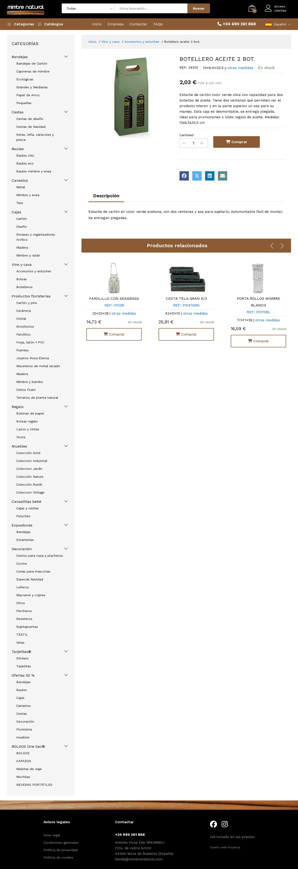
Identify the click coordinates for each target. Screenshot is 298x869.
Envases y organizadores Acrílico (35, 237)
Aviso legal (52, 835)
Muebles (19, 446)
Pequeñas (23, 103)
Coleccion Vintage (30, 492)
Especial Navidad (29, 579)
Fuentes (22, 350)
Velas (20, 642)
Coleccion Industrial (31, 461)
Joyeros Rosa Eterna (32, 358)
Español (280, 24)
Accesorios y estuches (33, 271)
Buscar (198, 8)
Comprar (238, 142)
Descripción (106, 195)
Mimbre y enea (27, 195)
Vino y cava (22, 264)
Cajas (16, 212)
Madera (22, 247)
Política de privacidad (61, 850)
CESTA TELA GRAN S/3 (179, 298)
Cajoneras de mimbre (33, 71)
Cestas (18, 112)
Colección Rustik (29, 484)
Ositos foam (26, 390)
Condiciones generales (61, 842)
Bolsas (21, 279)
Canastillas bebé (26, 501)
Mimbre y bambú (29, 382)
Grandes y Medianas (32, 87)
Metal (20, 187)
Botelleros (24, 287)
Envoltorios (25, 326)
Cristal (21, 318)
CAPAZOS (23, 761)
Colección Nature (29, 476)
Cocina (21, 563)
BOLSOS (23, 753)
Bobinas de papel (30, 413)
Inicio (97, 24)
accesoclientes (280, 8)
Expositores (22, 525)
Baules (21, 690)
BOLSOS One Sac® (28, 746)
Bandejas (20, 57)
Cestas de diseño (29, 119)
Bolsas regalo (27, 421)
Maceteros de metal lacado (38, 366)
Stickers (22, 658)
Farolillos (23, 334)
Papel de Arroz (28, 95)
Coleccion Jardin (29, 469)
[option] (130, 98)
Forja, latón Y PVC (30, 342)
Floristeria (24, 729)
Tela (19, 203)
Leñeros (22, 587)
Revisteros (24, 619)
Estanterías (25, 540)
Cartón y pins (26, 303)
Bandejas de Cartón (31, 63)
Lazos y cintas (27, 429)
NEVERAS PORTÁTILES (34, 785)
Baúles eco (25, 163)
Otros (20, 603)
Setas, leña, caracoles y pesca (35, 137)
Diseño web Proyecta (225, 847)
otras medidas (240, 68)
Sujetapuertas (27, 627)
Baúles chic (25, 155)
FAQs (158, 24)
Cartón (21, 219)
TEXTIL (22, 634)
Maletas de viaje (29, 769)
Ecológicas (24, 79)
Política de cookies (58, 857)
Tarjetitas (23, 666)
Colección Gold (28, 453)
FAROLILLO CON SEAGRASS (107, 298)
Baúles (18, 149)
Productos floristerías (31, 296)
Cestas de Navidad (31, 126)
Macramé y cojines (30, 595)
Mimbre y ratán (28, 255)
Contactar (138, 24)
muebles (23, 737)
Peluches (23, 516)
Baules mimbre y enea (33, 171)
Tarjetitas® (21, 651)
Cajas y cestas (27, 508)
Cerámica (23, 311)
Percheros (24, 611)
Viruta (20, 437)
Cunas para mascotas (33, 571)
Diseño (21, 226)
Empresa (116, 24)
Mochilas (23, 777)
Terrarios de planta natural (37, 397)
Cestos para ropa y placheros (39, 555)
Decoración (22, 549)
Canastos (20, 180)
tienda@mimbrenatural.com (139, 859)
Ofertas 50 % (23, 675)
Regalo (18, 407)
